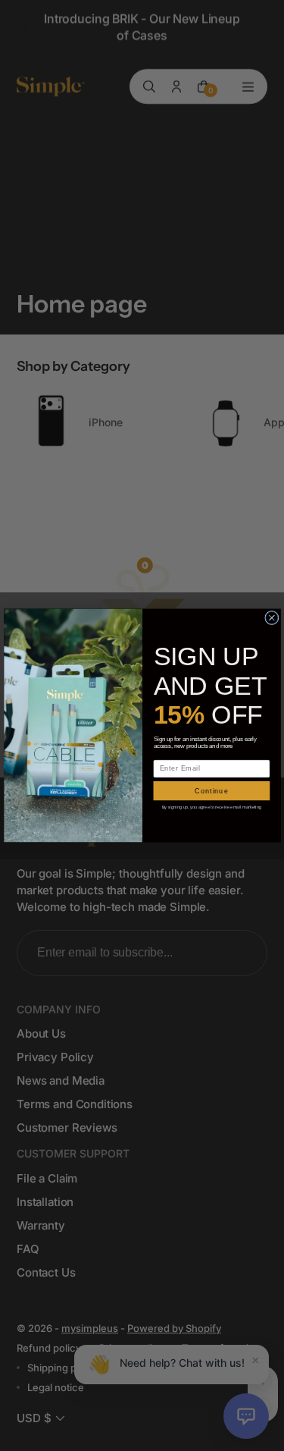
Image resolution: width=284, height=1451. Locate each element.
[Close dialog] (271, 617)
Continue (212, 790)
